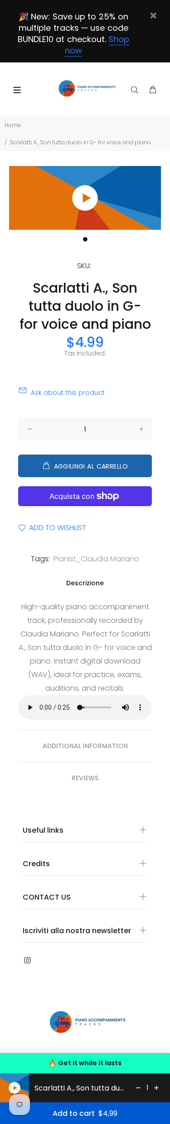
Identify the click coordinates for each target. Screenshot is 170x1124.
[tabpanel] (85, 198)
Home (13, 125)
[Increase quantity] (156, 1087)
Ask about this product (68, 392)
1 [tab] (85, 239)
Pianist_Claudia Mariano (96, 559)
